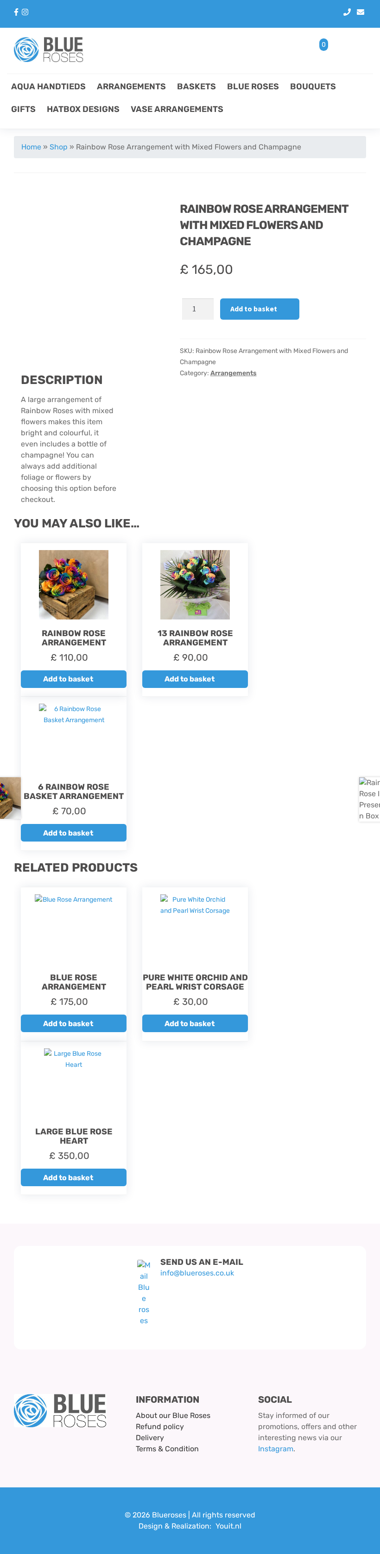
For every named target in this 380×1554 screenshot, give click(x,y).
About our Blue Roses (173, 1415)
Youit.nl (228, 1526)
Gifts (23, 109)
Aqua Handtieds (48, 86)
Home (31, 146)
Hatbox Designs (83, 109)
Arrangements (131, 86)
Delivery (150, 1437)
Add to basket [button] (68, 679)
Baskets (196, 86)
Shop (59, 146)
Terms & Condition (167, 1448)
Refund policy (160, 1426)
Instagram (275, 1448)
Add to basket (253, 308)
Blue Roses (253, 86)
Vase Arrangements (177, 109)
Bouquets (313, 86)
